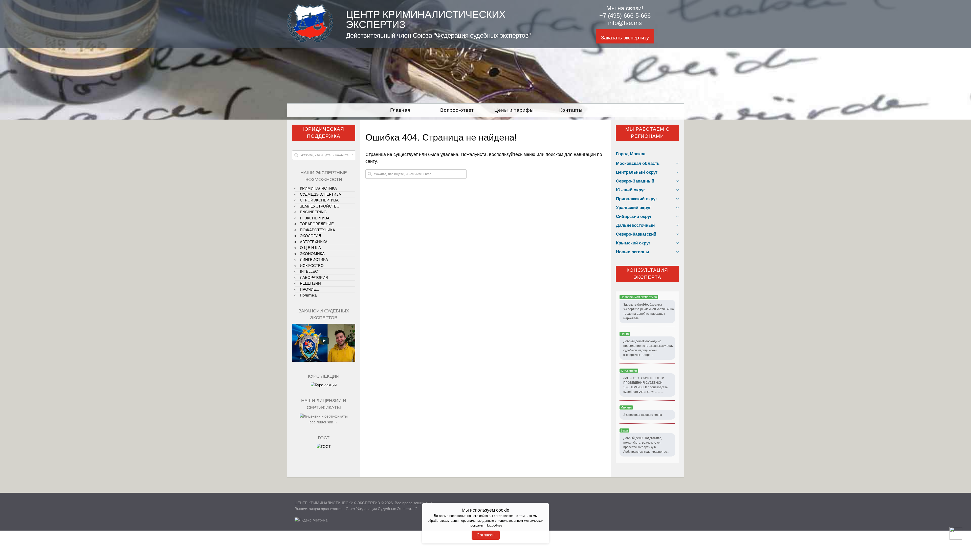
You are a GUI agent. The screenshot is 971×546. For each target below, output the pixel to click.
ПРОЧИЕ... (309, 289)
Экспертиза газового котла (642, 415)
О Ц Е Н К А (310, 247)
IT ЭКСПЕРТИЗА (314, 218)
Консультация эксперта (647, 273)
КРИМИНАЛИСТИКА (318, 188)
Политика (308, 295)
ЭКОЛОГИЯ (310, 236)
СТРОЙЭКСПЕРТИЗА (319, 200)
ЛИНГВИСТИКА (314, 259)
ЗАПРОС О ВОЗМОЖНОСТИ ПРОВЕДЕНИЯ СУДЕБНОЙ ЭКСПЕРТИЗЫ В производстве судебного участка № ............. (645, 385)
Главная (400, 110)
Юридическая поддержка (323, 132)
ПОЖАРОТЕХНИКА (317, 230)
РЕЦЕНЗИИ (310, 283)
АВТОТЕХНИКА (313, 242)
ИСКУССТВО (312, 265)
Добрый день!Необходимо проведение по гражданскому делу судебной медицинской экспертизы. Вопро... (648, 348)
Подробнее (494, 525)
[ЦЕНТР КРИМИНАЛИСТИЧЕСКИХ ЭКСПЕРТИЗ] (310, 40)
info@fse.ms (625, 22)
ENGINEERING (313, 212)
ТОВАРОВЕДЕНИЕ (317, 224)
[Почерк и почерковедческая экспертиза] (324, 385)
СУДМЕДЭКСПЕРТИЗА (320, 194)
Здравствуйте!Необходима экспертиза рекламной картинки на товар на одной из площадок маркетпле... (648, 311)
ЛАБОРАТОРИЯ (314, 277)
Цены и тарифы (514, 110)
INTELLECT (310, 271)
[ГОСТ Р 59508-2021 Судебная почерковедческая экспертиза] (324, 446)
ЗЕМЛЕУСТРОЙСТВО (320, 206)
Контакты (571, 110)
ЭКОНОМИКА (312, 254)
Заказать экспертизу (625, 37)
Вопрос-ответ (457, 110)
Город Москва (630, 153)
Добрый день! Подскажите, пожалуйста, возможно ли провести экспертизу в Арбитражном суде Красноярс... (646, 444)
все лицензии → (324, 422)
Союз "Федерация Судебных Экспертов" (381, 509)
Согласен (486, 535)
